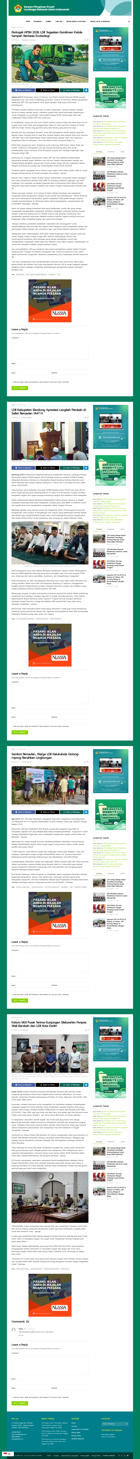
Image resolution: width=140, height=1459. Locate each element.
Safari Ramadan (55, 619)
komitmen (52, 274)
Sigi (71, 887)
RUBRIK (48, 21)
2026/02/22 (16, 40)
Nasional (32, 40)
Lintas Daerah (21, 405)
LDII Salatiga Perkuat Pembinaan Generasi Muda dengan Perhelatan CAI (109, 127)
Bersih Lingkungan (23, 887)
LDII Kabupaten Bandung (25, 619)
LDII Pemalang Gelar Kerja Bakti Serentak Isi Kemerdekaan (109, 123)
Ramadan (64, 887)
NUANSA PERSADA (78, 1439)
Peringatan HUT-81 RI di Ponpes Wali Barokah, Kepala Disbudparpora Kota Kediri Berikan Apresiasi (109, 133)
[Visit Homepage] (70, 9)
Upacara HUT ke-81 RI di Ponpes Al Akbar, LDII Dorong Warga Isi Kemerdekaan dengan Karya (116, 201)
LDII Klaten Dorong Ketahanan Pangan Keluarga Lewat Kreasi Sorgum (115, 187)
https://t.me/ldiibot (108, 1437)
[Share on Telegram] (86, 90)
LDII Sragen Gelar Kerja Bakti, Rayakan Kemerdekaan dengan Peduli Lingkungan (55, 1425)
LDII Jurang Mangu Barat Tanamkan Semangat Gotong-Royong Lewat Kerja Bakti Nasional (116, 161)
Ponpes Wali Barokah (51, 1269)
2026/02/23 (16, 1030)
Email (14, 373)
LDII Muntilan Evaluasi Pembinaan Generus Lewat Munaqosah (117, 174)
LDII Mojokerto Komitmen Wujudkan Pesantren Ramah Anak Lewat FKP (110, 139)
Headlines (20, 27)
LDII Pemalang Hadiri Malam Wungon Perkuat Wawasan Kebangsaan (107, 143)
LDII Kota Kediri (36, 1269)
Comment (16, 338)
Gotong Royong (37, 887)
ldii (59, 274)
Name (14, 364)
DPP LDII (19, 1455)
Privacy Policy (76, 1436)
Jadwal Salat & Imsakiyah (80, 1429)
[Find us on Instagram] (124, 1455)
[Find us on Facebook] (118, 1455)
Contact (74, 1426)
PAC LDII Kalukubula (52, 887)
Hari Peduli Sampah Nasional (36, 274)
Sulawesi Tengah (81, 887)
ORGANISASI (37, 21)
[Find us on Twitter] (121, 1455)
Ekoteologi (20, 274)
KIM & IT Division (37, 1455)
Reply (21, 1335)
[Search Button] (129, 21)
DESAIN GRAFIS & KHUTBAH (76, 21)
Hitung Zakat (76, 1432)
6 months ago (30, 1329)
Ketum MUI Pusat (22, 1269)
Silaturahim (65, 1269)
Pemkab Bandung (42, 619)
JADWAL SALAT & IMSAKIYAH (100, 21)
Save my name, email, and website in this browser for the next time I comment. (41, 382)
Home (13, 27)
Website (54, 373)
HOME (28, 21)
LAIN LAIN (59, 21)
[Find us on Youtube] (127, 1455)
